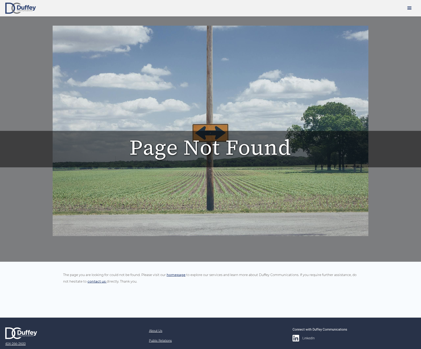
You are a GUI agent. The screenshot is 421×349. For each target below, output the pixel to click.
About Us (155, 331)
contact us (97, 281)
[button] (409, 8)
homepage (176, 275)
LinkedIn (308, 338)
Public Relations (160, 341)
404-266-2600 (15, 344)
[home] (20, 8)
